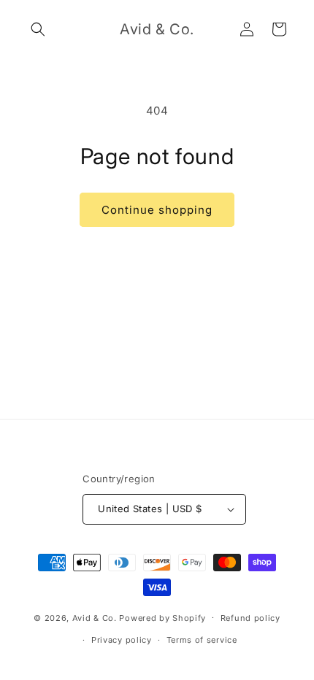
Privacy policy (121, 640)
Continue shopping (157, 210)
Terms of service (201, 640)
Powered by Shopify (162, 617)
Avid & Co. (96, 617)
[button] (38, 29)
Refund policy (250, 618)
